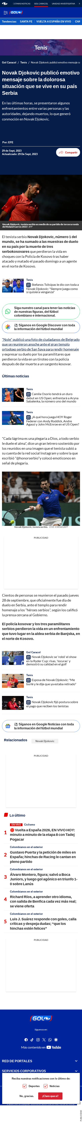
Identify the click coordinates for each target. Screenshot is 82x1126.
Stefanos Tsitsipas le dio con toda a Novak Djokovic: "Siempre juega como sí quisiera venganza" (52, 288)
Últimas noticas (21, 4)
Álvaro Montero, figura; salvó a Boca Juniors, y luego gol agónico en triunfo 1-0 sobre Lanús (43, 879)
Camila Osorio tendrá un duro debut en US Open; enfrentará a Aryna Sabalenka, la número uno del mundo (52, 397)
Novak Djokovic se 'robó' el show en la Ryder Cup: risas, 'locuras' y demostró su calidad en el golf (51, 660)
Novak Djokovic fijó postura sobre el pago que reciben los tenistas (52, 704)
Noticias (55, 1086)
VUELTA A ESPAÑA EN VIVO (53, 21)
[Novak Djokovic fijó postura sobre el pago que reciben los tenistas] (13, 703)
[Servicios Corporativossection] (76, 1071)
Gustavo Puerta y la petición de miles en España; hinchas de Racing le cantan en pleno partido (43, 857)
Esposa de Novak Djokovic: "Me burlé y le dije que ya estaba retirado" (51, 682)
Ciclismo (29, 824)
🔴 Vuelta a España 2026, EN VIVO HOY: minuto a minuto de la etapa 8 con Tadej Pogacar (42, 834)
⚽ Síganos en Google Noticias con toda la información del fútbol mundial (44, 726)
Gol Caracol (41, 4)
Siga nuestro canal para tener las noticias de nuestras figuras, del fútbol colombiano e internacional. (44, 311)
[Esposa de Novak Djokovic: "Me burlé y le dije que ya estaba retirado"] (13, 681)
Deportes (34, 1086)
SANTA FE (26, 21)
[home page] (4, 3)
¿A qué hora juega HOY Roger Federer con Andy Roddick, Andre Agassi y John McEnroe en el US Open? (52, 420)
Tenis (23, 62)
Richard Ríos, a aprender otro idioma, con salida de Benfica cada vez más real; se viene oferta (43, 901)
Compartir (71, 152)
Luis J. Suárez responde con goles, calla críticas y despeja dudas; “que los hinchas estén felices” (43, 923)
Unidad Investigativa (63, 4)
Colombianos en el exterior (26, 847)
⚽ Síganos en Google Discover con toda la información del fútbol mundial (44, 327)
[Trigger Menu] (5, 12)
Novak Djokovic (44, 741)
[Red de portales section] (76, 1061)
